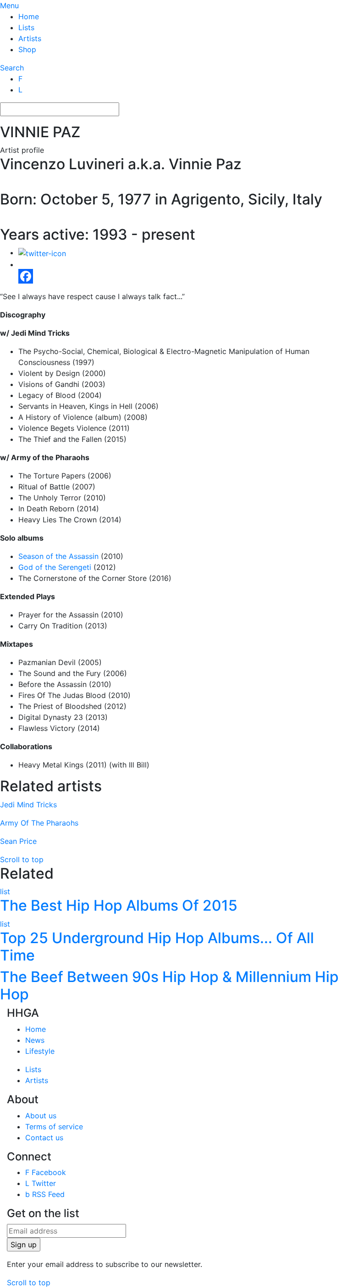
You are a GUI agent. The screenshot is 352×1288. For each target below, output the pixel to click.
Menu (9, 5)
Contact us (44, 1137)
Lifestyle (40, 1051)
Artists (29, 38)
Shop (27, 49)
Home (28, 16)
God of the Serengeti (54, 567)
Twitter (40, 1183)
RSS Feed (45, 1194)
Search (12, 67)
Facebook (45, 1172)
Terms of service (54, 1126)
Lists (26, 27)
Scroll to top (22, 859)
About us (40, 1115)
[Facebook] (185, 276)
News (34, 1040)
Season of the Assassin (58, 556)
